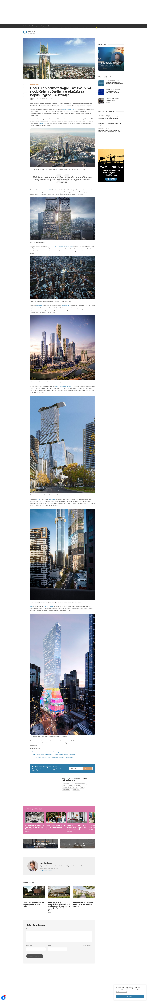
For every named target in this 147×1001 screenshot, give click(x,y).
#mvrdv (78, 785)
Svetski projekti (54, 900)
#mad (70, 785)
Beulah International (68, 109)
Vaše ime (29, 945)
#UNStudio (76, 789)
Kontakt (25, 26)
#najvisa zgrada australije (70, 787)
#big (64, 785)
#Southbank (66, 789)
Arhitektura (54, 28)
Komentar (29, 929)
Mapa (91, 28)
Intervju (76, 28)
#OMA (81, 787)
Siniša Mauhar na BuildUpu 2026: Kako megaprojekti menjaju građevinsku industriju (111, 64)
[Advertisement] (44, 790)
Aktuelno (44, 28)
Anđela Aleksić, (36, 98)
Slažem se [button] (130, 996)
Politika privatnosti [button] (121, 992)
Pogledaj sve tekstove (47, 871)
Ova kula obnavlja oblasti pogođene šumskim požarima (48, 752)
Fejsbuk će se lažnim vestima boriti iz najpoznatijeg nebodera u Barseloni (53, 754)
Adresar (43, 36)
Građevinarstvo (65, 28)
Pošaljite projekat (34, 26)
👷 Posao (98, 28)
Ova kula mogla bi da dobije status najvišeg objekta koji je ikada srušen (52, 757)
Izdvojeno (45, 841)
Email (49, 945)
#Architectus (66, 783)
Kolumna (84, 28)
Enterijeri (37, 841)
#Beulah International (80, 783)
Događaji (107, 28)
